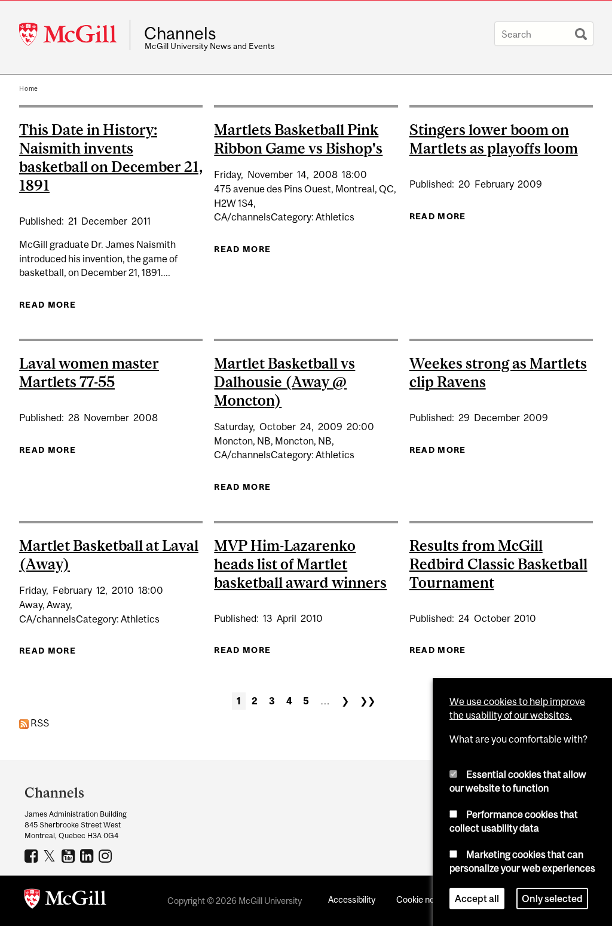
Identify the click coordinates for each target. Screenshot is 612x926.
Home (28, 88)
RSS (39, 723)
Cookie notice (422, 899)
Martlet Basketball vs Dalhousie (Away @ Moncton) (284, 382)
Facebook (33, 855)
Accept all (477, 898)
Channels (180, 33)
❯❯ (367, 700)
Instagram (107, 855)
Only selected (552, 898)
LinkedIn (88, 855)
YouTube (70, 855)
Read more (47, 304)
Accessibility (351, 899)
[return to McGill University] (65, 901)
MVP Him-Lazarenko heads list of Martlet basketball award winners (300, 564)
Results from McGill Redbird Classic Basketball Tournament (498, 564)
